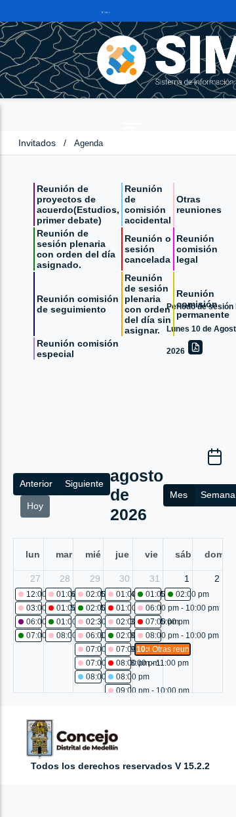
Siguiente (84, 483)
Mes (178, 494)
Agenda (88, 143)
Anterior (36, 483)
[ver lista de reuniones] (214, 461)
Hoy (35, 506)
